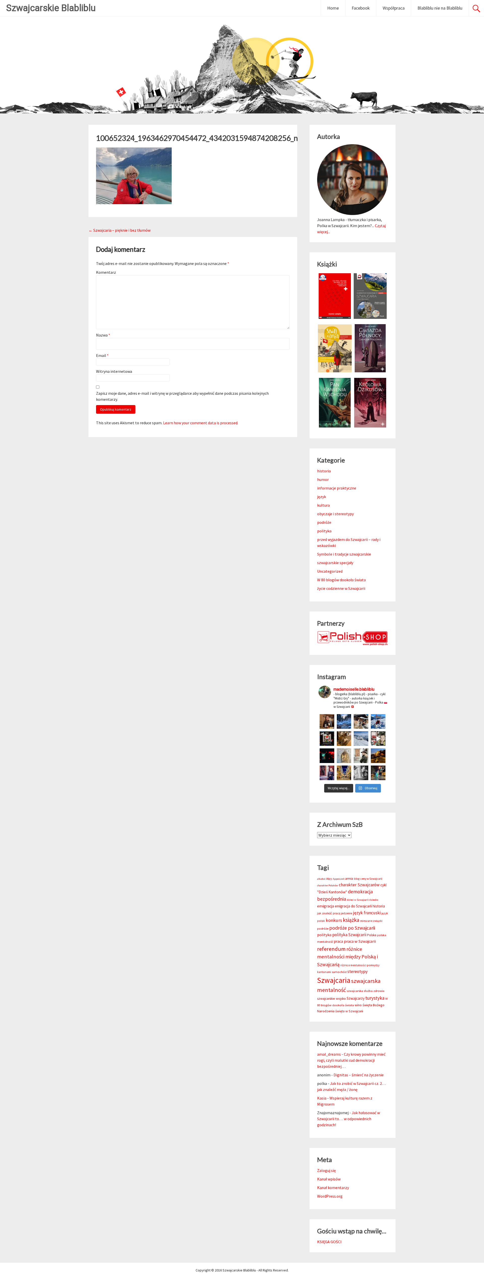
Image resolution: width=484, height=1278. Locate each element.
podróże (324, 522)
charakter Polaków (327, 885)
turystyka (374, 998)
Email (102, 355)
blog (356, 878)
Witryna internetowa (114, 371)
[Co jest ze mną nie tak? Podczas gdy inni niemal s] (361, 738)
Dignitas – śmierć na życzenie (359, 1074)
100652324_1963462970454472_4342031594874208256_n (197, 137)
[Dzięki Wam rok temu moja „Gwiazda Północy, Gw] (327, 755)
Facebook (361, 8)
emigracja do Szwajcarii (353, 906)
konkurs (334, 920)
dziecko (373, 899)
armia (349, 878)
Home (333, 8)
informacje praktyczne (336, 488)
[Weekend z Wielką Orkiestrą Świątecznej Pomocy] (327, 738)
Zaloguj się (326, 1170)
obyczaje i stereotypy (335, 513)
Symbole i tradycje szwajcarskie (344, 554)
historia (324, 470)
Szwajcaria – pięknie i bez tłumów (119, 230)
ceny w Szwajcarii (371, 878)
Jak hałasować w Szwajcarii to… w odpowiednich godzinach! (348, 1118)
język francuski (367, 913)
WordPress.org (330, 1196)
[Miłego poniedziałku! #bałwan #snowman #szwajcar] (361, 721)
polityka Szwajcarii (349, 934)
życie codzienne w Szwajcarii (341, 588)
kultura (323, 505)
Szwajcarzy (356, 998)
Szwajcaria (333, 980)
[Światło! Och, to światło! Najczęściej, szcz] (344, 721)
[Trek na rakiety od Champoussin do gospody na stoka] (378, 721)
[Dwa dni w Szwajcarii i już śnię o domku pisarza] (361, 755)
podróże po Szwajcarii (352, 928)
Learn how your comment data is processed (200, 422)
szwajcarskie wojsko (331, 998)
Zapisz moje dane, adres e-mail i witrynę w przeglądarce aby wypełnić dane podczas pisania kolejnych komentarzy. (182, 396)
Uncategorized (330, 571)
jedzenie (346, 913)
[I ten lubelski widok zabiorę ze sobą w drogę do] (378, 755)
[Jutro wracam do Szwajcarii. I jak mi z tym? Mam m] (327, 773)
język (321, 496)
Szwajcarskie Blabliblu (51, 8)
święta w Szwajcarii (349, 1011)
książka (351, 920)
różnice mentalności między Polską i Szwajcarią (347, 957)
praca (338, 941)
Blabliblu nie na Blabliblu (439, 8)
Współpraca (394, 8)
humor (323, 479)
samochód (339, 972)
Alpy (329, 878)
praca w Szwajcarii (360, 941)
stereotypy (357, 971)
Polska (371, 935)
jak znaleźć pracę (328, 913)
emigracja (325, 906)
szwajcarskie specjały (335, 562)
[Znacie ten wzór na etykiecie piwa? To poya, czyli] (327, 721)
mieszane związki (371, 921)
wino (358, 1005)
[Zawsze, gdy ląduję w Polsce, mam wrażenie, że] (361, 773)
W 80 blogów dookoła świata (341, 579)
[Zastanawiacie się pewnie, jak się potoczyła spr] (344, 738)
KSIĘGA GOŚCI (329, 1241)
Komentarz (106, 272)
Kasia (321, 1098)
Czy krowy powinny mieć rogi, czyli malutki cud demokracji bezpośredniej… (351, 1060)
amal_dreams (329, 1054)
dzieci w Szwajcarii (358, 899)
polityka (324, 530)
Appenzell (338, 878)
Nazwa (103, 335)
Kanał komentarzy (333, 1187)
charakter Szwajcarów (359, 885)
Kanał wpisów (329, 1178)
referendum (331, 948)
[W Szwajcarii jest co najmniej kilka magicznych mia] (344, 755)
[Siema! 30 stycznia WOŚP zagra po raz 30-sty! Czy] (378, 738)
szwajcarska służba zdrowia (365, 991)
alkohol (321, 878)
